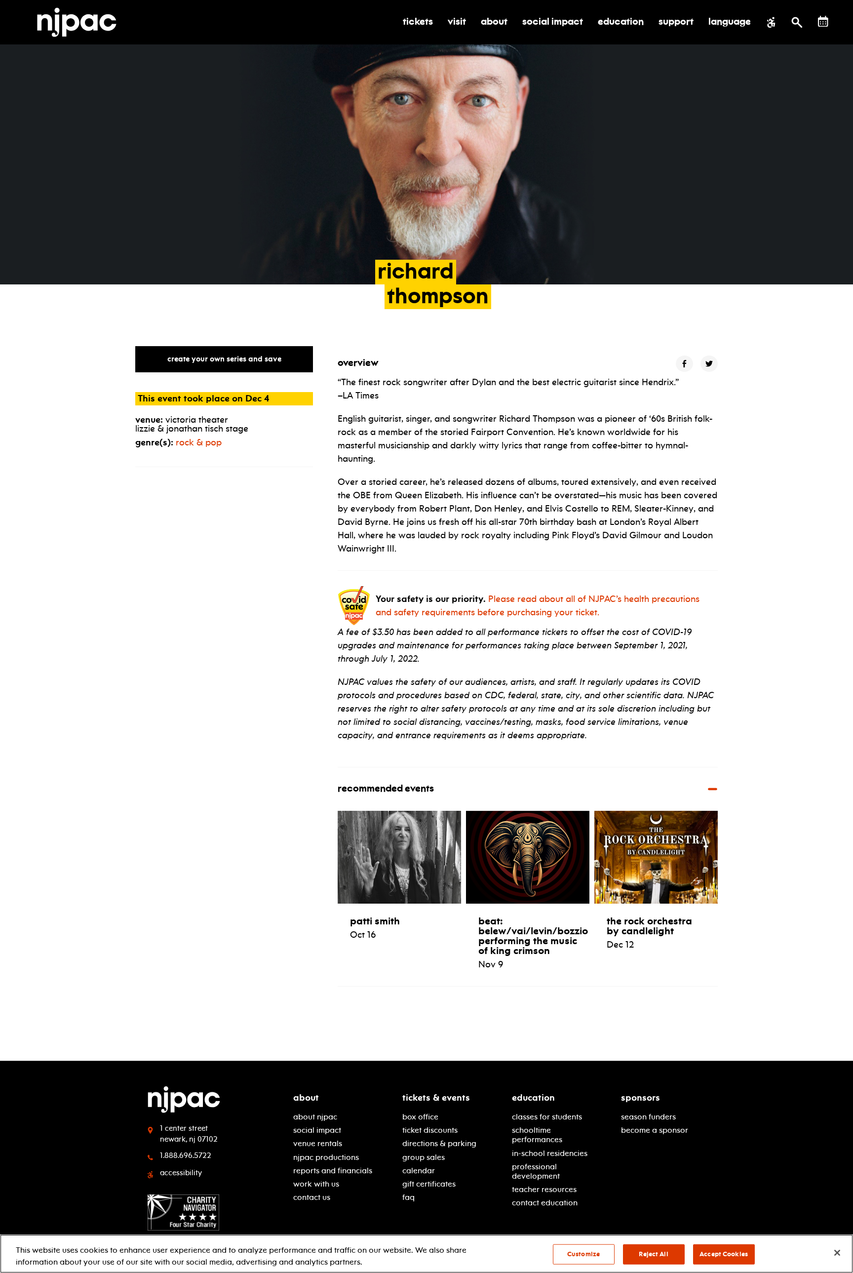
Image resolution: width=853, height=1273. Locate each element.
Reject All (653, 1254)
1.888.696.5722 (185, 1155)
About (306, 1097)
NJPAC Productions (326, 1157)
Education (533, 1097)
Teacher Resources (544, 1189)
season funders (648, 1116)
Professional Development (536, 1171)
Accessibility (181, 1172)
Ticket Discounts (430, 1130)
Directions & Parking (439, 1143)
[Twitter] (709, 364)
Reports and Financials (332, 1170)
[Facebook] (684, 364)
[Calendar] (823, 21)
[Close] (837, 1253)
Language (729, 22)
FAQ (408, 1197)
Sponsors (640, 1097)
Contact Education (545, 1202)
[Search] (797, 22)
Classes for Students (547, 1116)
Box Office (420, 1116)
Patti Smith (375, 921)
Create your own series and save (224, 359)
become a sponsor (654, 1130)
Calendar (418, 1170)
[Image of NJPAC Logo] (80, 22)
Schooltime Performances (537, 1134)
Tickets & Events (436, 1097)
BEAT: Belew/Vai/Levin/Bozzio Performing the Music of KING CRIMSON (533, 935)
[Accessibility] (771, 22)
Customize (583, 1254)
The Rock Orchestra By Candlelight (649, 926)
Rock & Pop (199, 442)
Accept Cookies (723, 1254)
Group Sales (423, 1157)
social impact (317, 1130)
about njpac (315, 1116)
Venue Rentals (317, 1143)
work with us (316, 1184)
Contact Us (311, 1197)
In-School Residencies (549, 1153)
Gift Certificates (429, 1184)
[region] (426, 1253)
